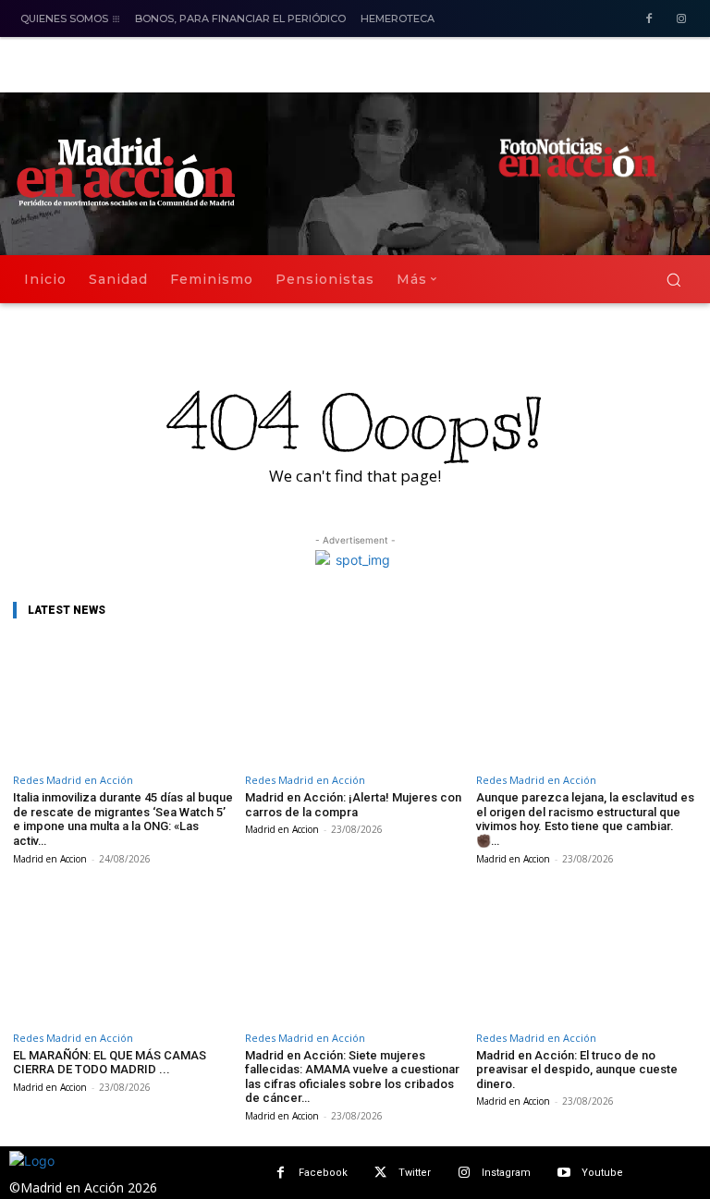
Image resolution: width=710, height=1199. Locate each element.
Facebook (323, 1173)
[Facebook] (648, 20)
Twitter (414, 1173)
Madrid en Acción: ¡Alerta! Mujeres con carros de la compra (353, 804)
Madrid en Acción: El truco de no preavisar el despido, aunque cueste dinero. (577, 1069)
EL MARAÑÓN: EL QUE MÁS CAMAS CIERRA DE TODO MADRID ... (109, 1062)
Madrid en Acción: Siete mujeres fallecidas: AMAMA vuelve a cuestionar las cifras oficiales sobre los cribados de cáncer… (352, 1077)
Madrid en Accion (50, 858)
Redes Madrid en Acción (73, 780)
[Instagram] (681, 20)
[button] (673, 279)
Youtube (602, 1173)
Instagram (506, 1173)
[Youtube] (563, 1172)
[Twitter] (380, 1172)
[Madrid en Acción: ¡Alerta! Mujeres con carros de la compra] (355, 700)
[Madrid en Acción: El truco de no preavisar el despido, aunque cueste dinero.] (586, 958)
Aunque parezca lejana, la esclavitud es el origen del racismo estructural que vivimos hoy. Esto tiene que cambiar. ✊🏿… (585, 819)
